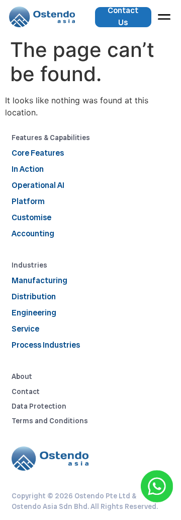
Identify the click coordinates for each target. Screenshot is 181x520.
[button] (164, 17)
